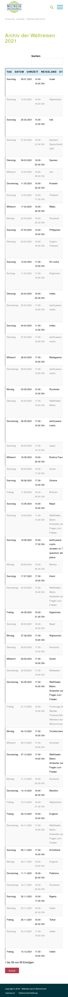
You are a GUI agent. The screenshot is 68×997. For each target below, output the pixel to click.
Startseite (20, 19)
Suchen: (36, 56)
